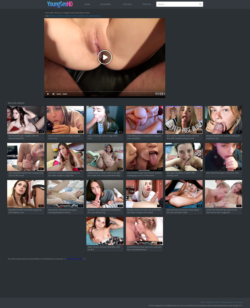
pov (87, 16)
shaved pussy (95, 16)
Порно (202, 302)
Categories (105, 4)
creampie (60, 16)
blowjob (52, 16)
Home (87, 4)
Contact (239, 302)
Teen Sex (146, 4)
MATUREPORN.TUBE (74, 259)
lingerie (82, 16)
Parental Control (228, 302)
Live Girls (127, 4)
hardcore (68, 16)
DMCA (210, 302)
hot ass (75, 16)
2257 (217, 302)
